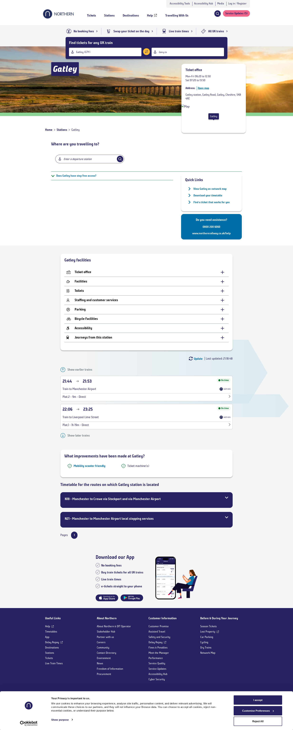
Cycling (204, 642)
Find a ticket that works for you (211, 202)
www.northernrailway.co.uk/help (211, 233)
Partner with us (105, 637)
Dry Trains (205, 647)
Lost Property (207, 631)
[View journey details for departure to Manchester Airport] (229, 397)
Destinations (52, 647)
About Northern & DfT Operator (114, 626)
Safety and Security (159, 637)
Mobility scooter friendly (89, 466)
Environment (104, 658)
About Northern (107, 618)
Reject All (257, 721)
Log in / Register (237, 3)
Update (198, 359)
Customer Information (163, 618)
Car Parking (206, 637)
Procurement (104, 674)
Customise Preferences (256, 710)
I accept (257, 700)
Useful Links (53, 618)
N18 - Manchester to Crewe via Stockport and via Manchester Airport (113, 499)
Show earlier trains (79, 369)
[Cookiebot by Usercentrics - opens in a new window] (29, 723)
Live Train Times (54, 663)
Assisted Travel (157, 631)
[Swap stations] (146, 51)
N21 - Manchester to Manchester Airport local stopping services (109, 519)
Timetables (51, 631)
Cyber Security (157, 679)
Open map (203, 88)
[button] (217, 13)
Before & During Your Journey (219, 618)
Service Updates (157, 668)
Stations (62, 130)
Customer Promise (159, 626)
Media (220, 3)
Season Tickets (208, 626)
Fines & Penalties (158, 647)
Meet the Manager (159, 652)
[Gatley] (185, 106)
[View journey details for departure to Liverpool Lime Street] (229, 425)
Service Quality (157, 663)
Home (48, 130)
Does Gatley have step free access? (76, 175)
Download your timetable (207, 195)
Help (47, 626)
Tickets (49, 658)
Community (103, 647)
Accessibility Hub (203, 3)
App (47, 637)
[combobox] (105, 52)
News (100, 663)
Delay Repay (52, 642)
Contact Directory (106, 652)
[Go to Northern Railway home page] (58, 17)
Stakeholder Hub (106, 631)
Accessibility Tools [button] (180, 3)
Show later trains (78, 435)
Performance (156, 658)
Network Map (207, 652)
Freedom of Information (110, 668)
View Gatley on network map (210, 188)
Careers (101, 642)
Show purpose (60, 719)
